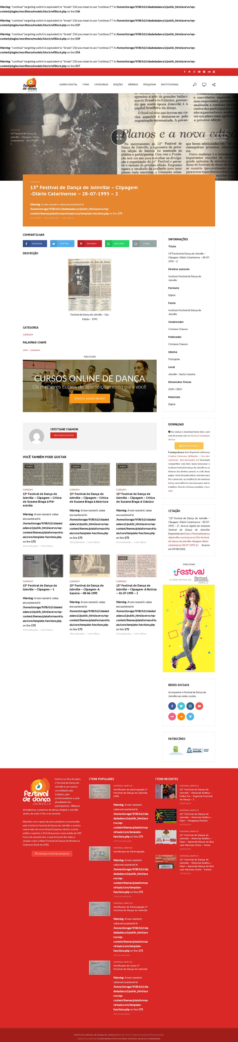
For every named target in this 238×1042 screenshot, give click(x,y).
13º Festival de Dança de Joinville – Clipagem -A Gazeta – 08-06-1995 (87, 589)
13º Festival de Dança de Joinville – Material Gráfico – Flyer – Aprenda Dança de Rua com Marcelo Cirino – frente (197, 864)
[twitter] (181, 706)
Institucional (170, 84)
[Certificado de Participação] (99, 853)
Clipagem (35, 182)
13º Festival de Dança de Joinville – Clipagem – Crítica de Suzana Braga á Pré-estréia (42, 499)
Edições (118, 84)
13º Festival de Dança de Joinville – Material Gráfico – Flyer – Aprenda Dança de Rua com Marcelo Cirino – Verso (197, 840)
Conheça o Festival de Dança (53, 853)
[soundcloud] (181, 716)
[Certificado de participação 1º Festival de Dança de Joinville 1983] (99, 791)
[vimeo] (190, 716)
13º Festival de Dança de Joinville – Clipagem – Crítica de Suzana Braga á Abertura (89, 497)
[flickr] (172, 716)
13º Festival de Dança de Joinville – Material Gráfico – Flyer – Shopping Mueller (196, 817)
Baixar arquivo (190, 445)
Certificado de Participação (128, 851)
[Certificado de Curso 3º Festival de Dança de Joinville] (99, 968)
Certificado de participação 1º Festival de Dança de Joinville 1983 (130, 793)
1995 (25, 350)
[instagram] (190, 706)
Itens (86, 84)
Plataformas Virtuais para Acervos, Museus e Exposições (129, 1039)
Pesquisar (149, 84)
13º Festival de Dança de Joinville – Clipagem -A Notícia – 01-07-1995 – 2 (136, 589)
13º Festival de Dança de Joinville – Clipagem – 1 (40, 587)
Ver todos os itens (63, 435)
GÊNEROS (133, 84)
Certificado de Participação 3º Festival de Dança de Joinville (130, 909)
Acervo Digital (68, 84)
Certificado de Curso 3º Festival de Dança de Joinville (130, 967)
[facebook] (172, 706)
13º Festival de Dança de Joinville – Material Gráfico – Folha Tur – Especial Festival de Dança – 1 (196, 794)
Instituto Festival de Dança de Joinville (96, 1035)
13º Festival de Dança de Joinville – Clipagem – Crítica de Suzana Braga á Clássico (135, 497)
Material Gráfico (123, 785)
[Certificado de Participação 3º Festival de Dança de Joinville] (99, 909)
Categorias (101, 84)
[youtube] (199, 706)
